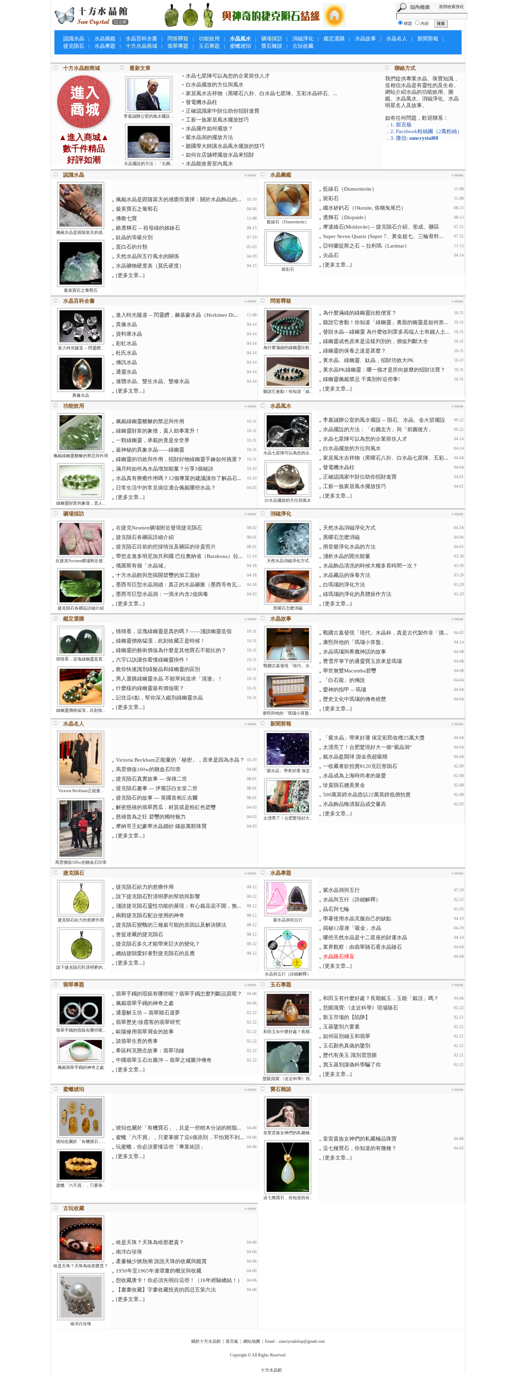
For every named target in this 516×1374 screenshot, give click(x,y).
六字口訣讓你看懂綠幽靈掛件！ (153, 660)
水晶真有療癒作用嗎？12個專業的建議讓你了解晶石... (179, 478)
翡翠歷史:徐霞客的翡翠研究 (148, 1022)
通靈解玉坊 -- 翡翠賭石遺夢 (148, 1012)
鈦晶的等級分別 (134, 237)
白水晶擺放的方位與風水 (215, 84)
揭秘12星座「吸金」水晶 (352, 928)
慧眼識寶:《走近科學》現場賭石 (360, 1008)
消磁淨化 (302, 38)
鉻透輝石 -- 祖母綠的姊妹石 (148, 228)
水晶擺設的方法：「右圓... (148, 163)
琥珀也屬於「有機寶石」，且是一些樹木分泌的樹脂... (178, 1128)
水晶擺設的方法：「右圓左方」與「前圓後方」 (378, 429)
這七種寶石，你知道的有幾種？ (360, 1148)
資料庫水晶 (129, 334)
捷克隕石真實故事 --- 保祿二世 (151, 779)
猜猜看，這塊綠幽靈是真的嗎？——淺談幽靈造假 (174, 631)
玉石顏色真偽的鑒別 (346, 1045)
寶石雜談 (271, 46)
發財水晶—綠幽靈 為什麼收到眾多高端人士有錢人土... (386, 332)
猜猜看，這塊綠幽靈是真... (81, 659)
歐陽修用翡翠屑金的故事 (145, 1031)
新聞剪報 (427, 38)
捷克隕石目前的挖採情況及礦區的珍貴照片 (166, 547)
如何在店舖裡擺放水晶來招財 (220, 155)
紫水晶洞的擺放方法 (209, 137)
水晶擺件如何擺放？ (209, 128)
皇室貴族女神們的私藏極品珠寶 (360, 1139)
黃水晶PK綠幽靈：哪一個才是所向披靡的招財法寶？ (384, 370)
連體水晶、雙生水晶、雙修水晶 (153, 381)
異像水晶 (80, 395)
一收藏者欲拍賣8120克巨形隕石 (360, 766)
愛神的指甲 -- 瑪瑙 (344, 689)
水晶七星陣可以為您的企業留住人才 (228, 76)
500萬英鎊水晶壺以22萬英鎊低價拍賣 (367, 794)
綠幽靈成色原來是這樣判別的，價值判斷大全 (375, 341)
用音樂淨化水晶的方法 (349, 547)
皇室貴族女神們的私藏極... (288, 1132)
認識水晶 (73, 38)
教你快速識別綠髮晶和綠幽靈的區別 (158, 669)
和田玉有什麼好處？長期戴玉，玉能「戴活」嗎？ (381, 998)
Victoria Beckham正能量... (81, 790)
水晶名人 (396, 38)
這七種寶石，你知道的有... (288, 1197)
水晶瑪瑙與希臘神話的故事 (354, 652)
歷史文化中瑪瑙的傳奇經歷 (354, 699)
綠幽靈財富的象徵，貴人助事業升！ (158, 431)
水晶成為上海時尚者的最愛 (354, 775)
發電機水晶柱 (201, 102)
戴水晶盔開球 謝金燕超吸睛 (355, 757)
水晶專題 (104, 46)
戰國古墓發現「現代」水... (288, 665)
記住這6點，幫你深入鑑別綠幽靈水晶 (159, 698)
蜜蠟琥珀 (240, 46)
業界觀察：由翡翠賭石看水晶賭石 (362, 947)
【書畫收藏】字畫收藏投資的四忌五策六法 (166, 1290)
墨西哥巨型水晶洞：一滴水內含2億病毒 (162, 594)
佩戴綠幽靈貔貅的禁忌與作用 (80, 455)
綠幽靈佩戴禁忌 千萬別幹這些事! (361, 379)
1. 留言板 (401, 124)
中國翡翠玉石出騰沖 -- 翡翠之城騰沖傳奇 (164, 1060)
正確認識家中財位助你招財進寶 (222, 111)
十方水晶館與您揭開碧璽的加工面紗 (158, 575)
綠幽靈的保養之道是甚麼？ (354, 351)
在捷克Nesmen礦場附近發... (80, 560)
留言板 (232, 1341)
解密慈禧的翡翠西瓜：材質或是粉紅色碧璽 (166, 807)
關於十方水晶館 (206, 1341)
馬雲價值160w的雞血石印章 (81, 862)
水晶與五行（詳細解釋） (288, 974)
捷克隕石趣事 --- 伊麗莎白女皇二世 (157, 788)
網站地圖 (251, 1341)
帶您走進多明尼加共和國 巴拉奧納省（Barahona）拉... (179, 556)
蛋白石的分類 (131, 247)
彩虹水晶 (126, 343)
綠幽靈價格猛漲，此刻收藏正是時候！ (160, 641)
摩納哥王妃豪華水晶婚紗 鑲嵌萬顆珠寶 (161, 826)
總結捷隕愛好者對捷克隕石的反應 (155, 953)
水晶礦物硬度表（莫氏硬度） (150, 266)
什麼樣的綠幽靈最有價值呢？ (150, 688)
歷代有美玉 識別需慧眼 (350, 1055)
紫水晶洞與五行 (288, 920)
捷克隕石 (73, 46)
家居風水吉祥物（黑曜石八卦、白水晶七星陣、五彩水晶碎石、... (261, 93)
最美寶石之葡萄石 (81, 290)
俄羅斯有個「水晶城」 (142, 565)
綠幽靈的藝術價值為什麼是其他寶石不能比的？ (171, 650)
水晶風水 (240, 38)
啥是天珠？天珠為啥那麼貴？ (80, 1265)
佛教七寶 (126, 218)
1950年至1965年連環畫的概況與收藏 (158, 1271)
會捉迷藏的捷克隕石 (139, 934)
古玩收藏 (302, 46)
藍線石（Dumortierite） (288, 221)
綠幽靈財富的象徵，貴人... (81, 503)
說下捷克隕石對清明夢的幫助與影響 (158, 896)
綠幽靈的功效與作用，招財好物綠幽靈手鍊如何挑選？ (179, 459)
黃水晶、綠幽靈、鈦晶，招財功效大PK (368, 360)
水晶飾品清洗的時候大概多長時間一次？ (370, 565)
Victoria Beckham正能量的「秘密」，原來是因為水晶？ (180, 760)
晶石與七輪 (336, 909)
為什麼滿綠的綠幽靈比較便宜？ (360, 313)
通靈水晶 (126, 372)
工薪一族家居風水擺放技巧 (217, 120)
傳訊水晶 (126, 362)
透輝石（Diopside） (346, 217)
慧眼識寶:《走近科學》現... (288, 1078)
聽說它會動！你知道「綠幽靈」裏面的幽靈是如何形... (385, 322)
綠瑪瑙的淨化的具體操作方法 (357, 594)
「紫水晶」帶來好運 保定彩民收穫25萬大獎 (374, 738)
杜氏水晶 (126, 353)
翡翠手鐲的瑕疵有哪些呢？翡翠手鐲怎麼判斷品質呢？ (179, 994)
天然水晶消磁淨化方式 (288, 560)
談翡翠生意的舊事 (137, 1041)
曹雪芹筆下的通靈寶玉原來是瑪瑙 (362, 661)
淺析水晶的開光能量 (346, 556)
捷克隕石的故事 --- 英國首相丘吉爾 (157, 798)
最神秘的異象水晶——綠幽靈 (150, 450)
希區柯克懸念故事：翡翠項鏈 (150, 1050)
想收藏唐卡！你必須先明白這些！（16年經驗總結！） (179, 1280)
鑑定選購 (334, 38)
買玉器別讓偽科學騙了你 (352, 1064)
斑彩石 (288, 269)
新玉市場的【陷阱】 (346, 1017)
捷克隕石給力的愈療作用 (81, 920)
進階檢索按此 (451, 6)
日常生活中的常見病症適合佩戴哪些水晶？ (166, 488)
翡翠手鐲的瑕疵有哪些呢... (81, 1030)
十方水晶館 (271, 1370)
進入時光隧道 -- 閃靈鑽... (81, 348)
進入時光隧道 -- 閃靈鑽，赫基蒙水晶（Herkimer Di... (177, 315)
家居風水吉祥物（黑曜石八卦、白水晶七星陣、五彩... (385, 458)
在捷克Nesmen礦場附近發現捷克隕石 (159, 528)
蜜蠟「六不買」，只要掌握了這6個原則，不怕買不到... (180, 1137)
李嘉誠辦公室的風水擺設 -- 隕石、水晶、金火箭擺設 (384, 420)
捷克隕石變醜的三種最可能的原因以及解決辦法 (171, 925)
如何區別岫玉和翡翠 (346, 1036)
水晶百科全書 (141, 38)
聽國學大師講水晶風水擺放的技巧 (225, 146)
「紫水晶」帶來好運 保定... (288, 770)
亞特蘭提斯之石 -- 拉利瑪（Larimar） (366, 246)
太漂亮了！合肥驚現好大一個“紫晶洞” (367, 747)
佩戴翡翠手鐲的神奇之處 (81, 1067)
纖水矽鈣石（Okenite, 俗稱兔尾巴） (364, 208)
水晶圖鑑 (104, 38)
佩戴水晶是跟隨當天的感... (81, 232)
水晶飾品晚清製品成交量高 (354, 804)
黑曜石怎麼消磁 (288, 608)
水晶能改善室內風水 (209, 163)
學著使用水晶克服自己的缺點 (357, 918)
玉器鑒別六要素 (341, 1027)
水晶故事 (365, 38)
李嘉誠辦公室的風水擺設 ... (149, 116)
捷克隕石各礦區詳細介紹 (81, 608)
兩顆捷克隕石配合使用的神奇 (150, 915)
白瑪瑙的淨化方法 (344, 584)
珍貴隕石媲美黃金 (344, 785)
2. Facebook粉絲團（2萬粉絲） (426, 131)
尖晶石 (331, 255)
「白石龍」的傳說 (344, 680)
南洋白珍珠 (80, 1323)
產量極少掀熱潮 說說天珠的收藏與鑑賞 (161, 1261)
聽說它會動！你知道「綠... (288, 391)
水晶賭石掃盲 (339, 956)
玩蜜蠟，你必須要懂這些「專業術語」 (160, 1147)
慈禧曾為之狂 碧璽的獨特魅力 (151, 817)
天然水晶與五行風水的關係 (147, 256)
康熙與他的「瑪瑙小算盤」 (288, 713)
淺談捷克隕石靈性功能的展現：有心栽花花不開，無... (178, 906)
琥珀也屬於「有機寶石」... (81, 1141)
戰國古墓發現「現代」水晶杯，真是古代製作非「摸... (385, 633)
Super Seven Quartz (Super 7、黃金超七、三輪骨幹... (383, 236)
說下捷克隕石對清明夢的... (81, 967)
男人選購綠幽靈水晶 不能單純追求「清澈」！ (169, 679)
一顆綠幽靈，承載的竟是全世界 (153, 440)
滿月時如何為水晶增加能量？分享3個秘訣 (164, 469)
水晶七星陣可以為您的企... (288, 453)
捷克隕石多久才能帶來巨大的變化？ (158, 944)
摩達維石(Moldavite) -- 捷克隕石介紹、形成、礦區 (381, 227)
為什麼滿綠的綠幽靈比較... (288, 347)
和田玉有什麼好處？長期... (288, 1031)
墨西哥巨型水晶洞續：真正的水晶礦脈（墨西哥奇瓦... (178, 584)
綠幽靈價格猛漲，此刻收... (81, 710)
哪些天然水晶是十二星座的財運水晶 (365, 937)
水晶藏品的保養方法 (346, 575)
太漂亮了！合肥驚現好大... (288, 818)
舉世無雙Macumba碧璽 (349, 670)
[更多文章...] (130, 275)
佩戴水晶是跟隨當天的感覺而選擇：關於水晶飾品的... (178, 199)
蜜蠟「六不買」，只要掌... (81, 1185)
